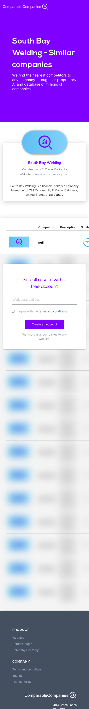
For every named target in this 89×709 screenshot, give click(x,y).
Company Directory (25, 650)
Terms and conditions (26, 669)
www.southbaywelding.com (51, 174)
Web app (18, 637)
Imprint (17, 675)
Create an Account (44, 324)
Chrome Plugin (22, 643)
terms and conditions (53, 311)
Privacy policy (21, 681)
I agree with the (41, 311)
